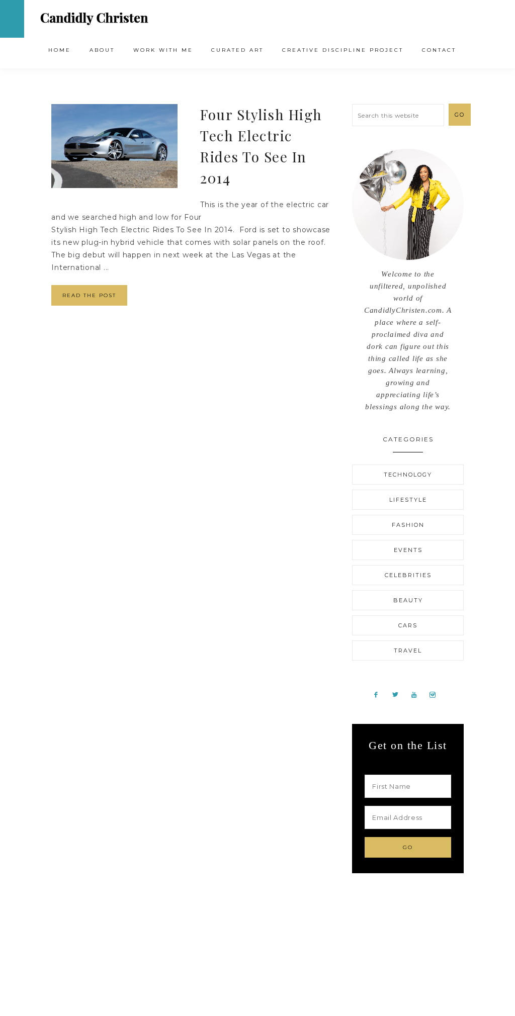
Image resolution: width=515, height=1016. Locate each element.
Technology (408, 474)
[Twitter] (399, 694)
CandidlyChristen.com (94, 18)
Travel (408, 650)
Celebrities (408, 575)
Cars (407, 625)
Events (408, 549)
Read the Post (89, 295)
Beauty (408, 600)
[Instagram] (436, 694)
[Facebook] (380, 694)
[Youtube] (418, 694)
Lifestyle (408, 499)
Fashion (408, 524)
